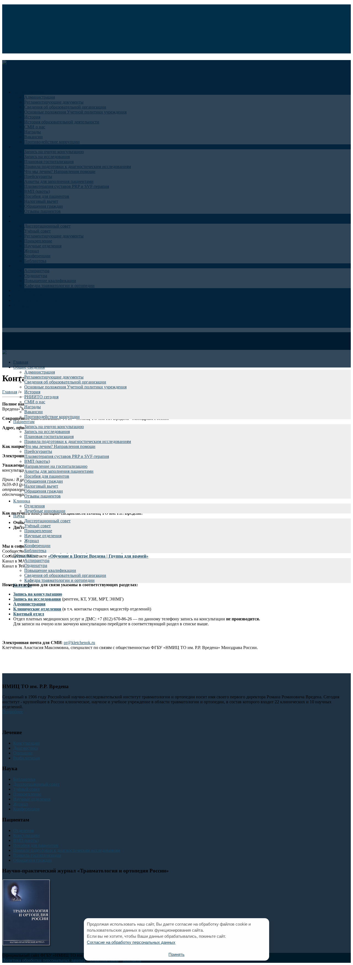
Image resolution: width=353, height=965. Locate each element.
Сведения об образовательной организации (65, 382)
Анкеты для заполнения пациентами (58, 471)
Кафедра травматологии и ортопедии (59, 580)
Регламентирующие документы (54, 377)
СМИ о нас (34, 401)
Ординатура (35, 565)
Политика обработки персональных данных (43, 960)
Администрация (39, 372)
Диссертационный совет (47, 520)
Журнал (31, 540)
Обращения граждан (43, 481)
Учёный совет (37, 525)
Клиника (21, 501)
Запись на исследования (47, 431)
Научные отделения (42, 535)
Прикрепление (38, 530)
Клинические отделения (37, 609)
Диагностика (25, 748)
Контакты (22, 585)
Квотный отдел (28, 614)
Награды (32, 406)
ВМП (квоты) (37, 461)
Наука (19, 515)
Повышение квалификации (50, 570)
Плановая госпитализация (49, 436)
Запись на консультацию (37, 594)
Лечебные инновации (44, 511)
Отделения (34, 506)
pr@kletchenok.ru (79, 642)
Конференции (37, 545)
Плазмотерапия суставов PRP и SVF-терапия (66, 456)
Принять (176, 954)
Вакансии (33, 411)
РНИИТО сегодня (41, 396)
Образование (25, 555)
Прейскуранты (38, 451)
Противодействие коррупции (52, 416)
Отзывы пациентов (42, 496)
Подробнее (12, 711)
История (32, 392)
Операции (23, 753)
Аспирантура (36, 560)
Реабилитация (26, 758)
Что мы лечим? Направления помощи (59, 446)
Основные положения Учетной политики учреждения (75, 387)
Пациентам (23, 421)
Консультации (26, 743)
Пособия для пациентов (46, 476)
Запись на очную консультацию (54, 426)
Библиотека (35, 550)
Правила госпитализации (37, 855)
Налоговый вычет (41, 486)
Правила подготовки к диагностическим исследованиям (77, 441)
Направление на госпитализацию (55, 466)
